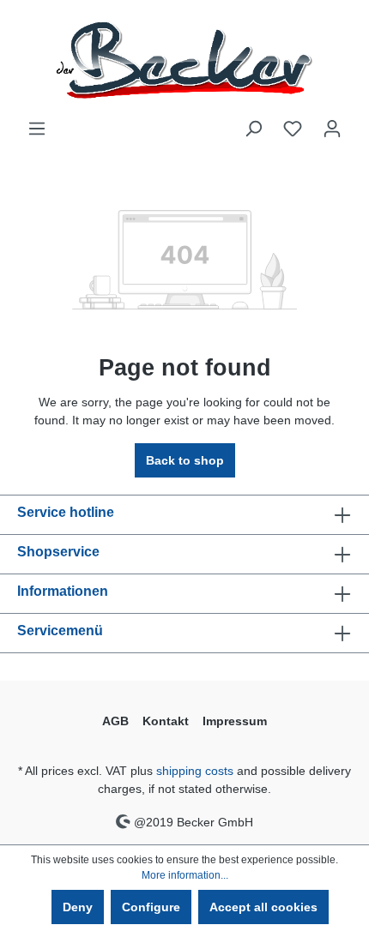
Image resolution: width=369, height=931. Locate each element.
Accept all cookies (263, 907)
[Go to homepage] (184, 60)
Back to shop (185, 460)
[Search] (253, 128)
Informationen (62, 591)
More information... (185, 875)
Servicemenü (60, 630)
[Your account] (332, 128)
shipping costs (194, 771)
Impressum (235, 721)
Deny (78, 907)
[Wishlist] (292, 128)
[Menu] (37, 128)
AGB (115, 721)
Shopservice (58, 551)
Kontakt (165, 721)
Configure (151, 907)
